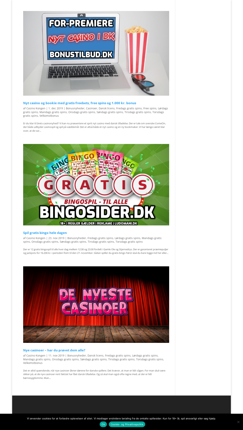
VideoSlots (120, 10)
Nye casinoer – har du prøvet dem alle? (54, 350)
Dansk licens (107, 108)
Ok (103, 424)
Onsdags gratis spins (81, 112)
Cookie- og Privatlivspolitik (127, 424)
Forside (203, 3)
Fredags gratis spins (129, 108)
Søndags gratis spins (110, 112)
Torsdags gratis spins (129, 241)
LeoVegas (138, 10)
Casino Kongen (35, 108)
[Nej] (238, 422)
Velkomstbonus (49, 115)
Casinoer (91, 108)
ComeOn (215, 3)
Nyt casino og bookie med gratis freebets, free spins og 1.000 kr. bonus (79, 103)
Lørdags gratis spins (127, 238)
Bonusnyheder (75, 108)
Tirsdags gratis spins (138, 112)
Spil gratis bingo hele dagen (45, 232)
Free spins (149, 108)
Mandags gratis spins (53, 112)
